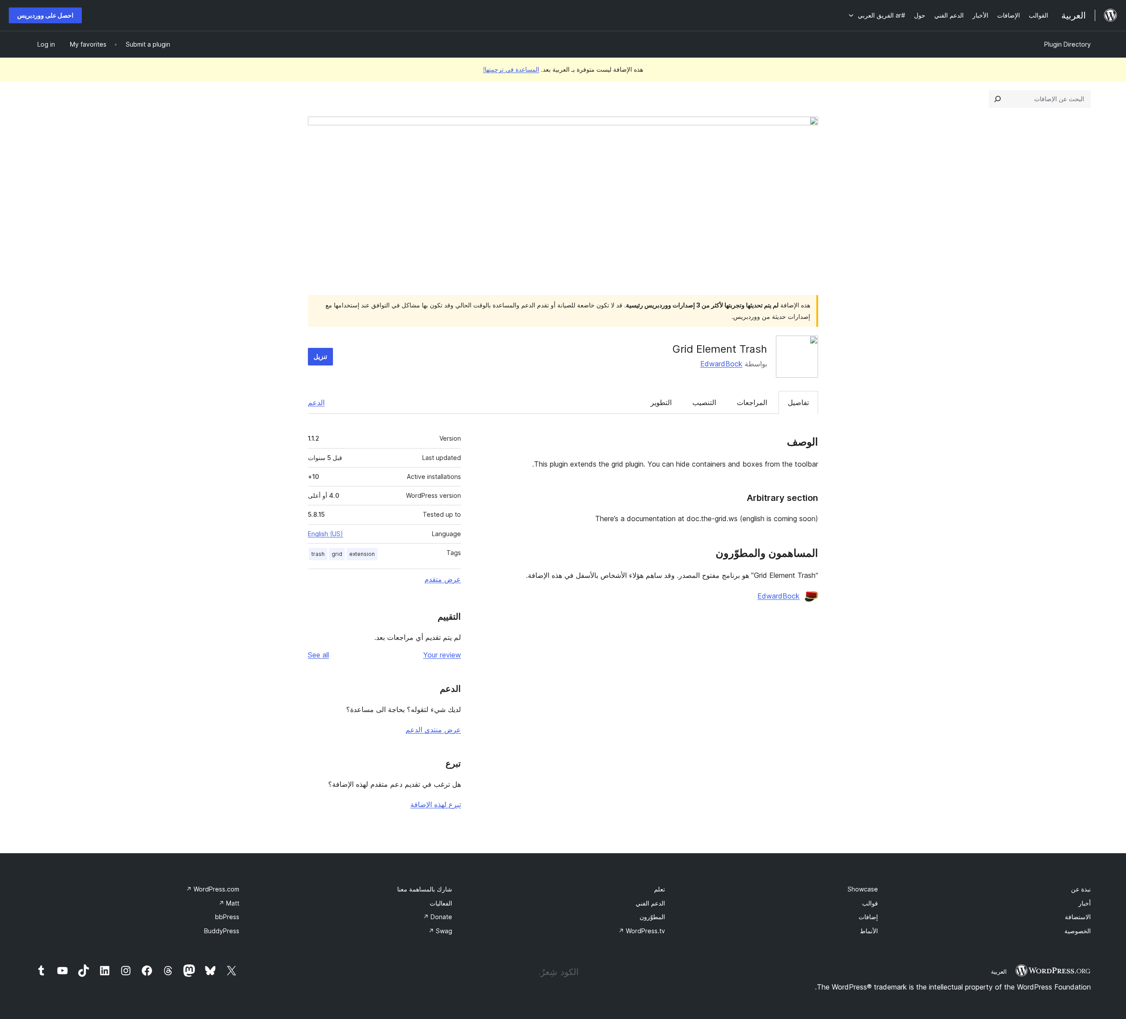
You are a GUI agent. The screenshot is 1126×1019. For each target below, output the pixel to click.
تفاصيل (798, 402)
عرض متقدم (442, 579)
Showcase (863, 889)
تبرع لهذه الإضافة (435, 804)
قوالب (870, 903)
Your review (442, 654)
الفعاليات (441, 903)
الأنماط (869, 931)
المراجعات (752, 402)
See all (318, 654)
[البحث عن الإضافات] (997, 99)
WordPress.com (212, 889)
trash (318, 554)
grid (337, 554)
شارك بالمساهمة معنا (424, 889)
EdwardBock (721, 363)
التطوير (661, 402)
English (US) (325, 533)
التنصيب (704, 402)
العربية (999, 971)
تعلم (659, 889)
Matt (229, 903)
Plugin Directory (1067, 44)
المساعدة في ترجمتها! (511, 69)
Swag (440, 931)
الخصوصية (1077, 931)
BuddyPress (221, 931)
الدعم (316, 402)
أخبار (1084, 903)
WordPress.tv (641, 931)
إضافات (868, 916)
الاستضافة (1078, 916)
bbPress (227, 916)
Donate (437, 916)
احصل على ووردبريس (45, 15)
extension (362, 554)
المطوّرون (652, 916)
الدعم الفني (650, 903)
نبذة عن (1081, 889)
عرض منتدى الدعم (433, 729)
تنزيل (320, 356)
